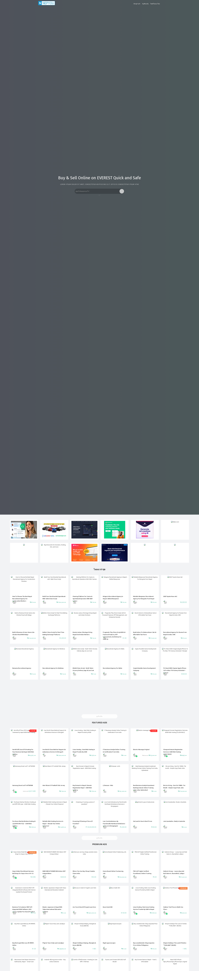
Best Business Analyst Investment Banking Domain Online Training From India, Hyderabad (143, 788)
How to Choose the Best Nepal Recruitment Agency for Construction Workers (22, 599)
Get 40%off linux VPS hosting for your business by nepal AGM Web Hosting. (23, 752)
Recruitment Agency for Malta (112, 668)
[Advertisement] (99, 697)
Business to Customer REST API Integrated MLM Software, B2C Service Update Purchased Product (23, 909)
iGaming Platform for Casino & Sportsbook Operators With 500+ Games (83, 599)
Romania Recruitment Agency (21, 668)
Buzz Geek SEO (107, 907)
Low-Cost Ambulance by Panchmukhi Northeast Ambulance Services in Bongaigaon (114, 823)
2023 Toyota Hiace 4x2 (170, 596)
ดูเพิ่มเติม (99, 716)
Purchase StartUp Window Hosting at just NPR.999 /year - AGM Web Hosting (23, 823)
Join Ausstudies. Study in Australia (174, 821)
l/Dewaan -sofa (108, 785)
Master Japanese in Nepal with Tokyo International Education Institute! (52, 909)
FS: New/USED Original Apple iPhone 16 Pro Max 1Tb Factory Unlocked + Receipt (174, 670)
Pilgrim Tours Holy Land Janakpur (53, 943)
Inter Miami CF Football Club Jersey (53, 785)
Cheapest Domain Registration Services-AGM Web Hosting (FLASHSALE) (172, 752)
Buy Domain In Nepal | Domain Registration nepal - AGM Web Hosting (82, 788)
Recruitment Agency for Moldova (53, 668)
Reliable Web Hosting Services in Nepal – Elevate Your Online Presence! (52, 823)
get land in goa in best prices (142, 821)
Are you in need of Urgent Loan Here (84, 907)
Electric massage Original (141, 749)
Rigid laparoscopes (109, 943)
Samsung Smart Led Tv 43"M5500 (22, 785)
